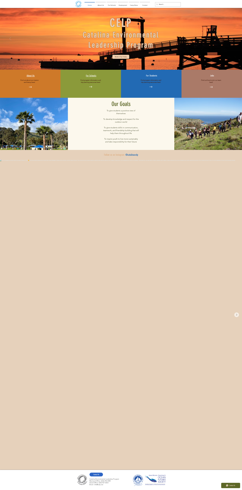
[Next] (232, 39)
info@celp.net (98, 484)
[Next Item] (236, 314)
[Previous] (10, 39)
